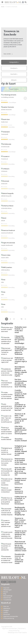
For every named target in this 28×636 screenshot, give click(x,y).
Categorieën (13, 62)
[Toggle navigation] (2, 2)
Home (2, 6)
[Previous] (25, 319)
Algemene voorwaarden (10, 616)
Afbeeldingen (7, 590)
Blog (4, 594)
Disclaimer (6, 614)
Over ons (6, 606)
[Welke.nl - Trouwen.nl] (15, 582)
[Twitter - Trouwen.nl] (5, 582)
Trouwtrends (7, 600)
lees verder (7, 54)
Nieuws (5, 592)
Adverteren (6, 608)
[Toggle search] (25, 2)
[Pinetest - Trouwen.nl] (12, 582)
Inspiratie (6, 588)
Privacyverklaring (8, 618)
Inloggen (6, 610)
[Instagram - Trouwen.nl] (10, 582)
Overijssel (13, 68)
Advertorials (7, 598)
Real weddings (7, 596)
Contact (5, 612)
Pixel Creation (22, 632)
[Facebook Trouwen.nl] (2, 582)
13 (21, 319)
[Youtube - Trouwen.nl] (7, 582)
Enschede (13, 74)
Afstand (13, 80)
